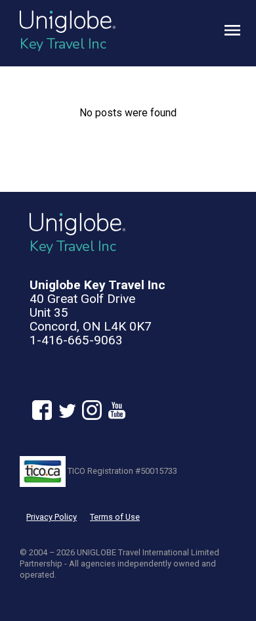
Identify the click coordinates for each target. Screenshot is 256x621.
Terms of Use (115, 517)
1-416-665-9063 (76, 340)
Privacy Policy (51, 517)
